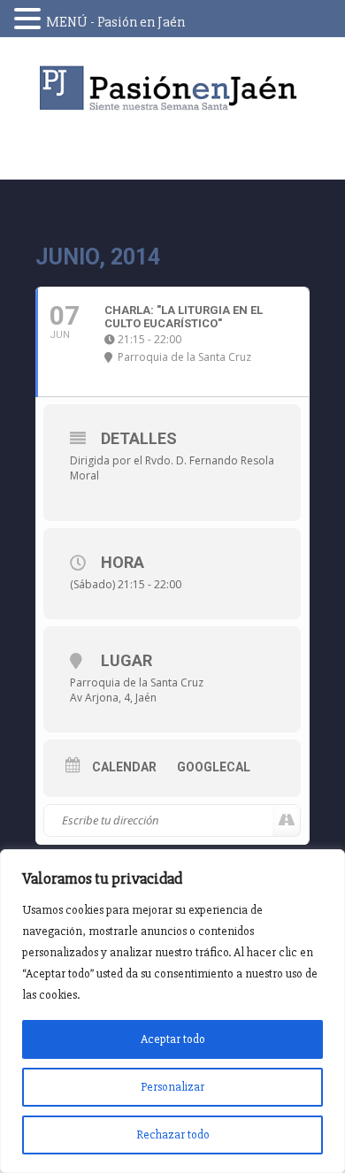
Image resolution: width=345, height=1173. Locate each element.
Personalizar (172, 1086)
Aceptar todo (173, 1038)
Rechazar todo (173, 1134)
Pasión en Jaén (172, 88)
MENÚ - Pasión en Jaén (115, 22)
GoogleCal (213, 767)
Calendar (124, 767)
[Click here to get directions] (286, 821)
